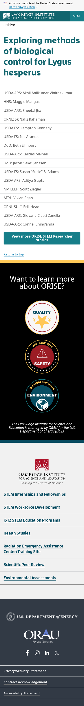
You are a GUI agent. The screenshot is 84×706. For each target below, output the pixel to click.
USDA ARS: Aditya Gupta (24, 180)
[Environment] (42, 396)
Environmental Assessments (30, 578)
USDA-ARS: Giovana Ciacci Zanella (32, 215)
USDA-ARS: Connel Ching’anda (29, 224)
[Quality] (42, 317)
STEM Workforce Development (32, 507)
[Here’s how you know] (42, 5)
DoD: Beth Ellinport (20, 145)
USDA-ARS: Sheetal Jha (22, 110)
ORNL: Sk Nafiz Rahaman (24, 119)
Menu (77, 16)
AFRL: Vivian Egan (18, 197)
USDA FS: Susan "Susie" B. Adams (31, 171)
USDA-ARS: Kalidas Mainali (26, 154)
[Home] (28, 16)
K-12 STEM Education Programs (32, 520)
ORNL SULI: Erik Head (21, 206)
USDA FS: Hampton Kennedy (28, 127)
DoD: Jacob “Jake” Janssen (25, 163)
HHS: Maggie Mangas (22, 101)
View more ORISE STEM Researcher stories (42, 238)
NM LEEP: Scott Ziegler (22, 189)
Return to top (14, 254)
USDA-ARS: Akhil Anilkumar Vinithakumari (38, 92)
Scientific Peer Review (24, 565)
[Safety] (42, 356)
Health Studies (17, 533)
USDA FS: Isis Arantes (21, 136)
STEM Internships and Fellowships (35, 494)
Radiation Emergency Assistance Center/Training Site (33, 549)
